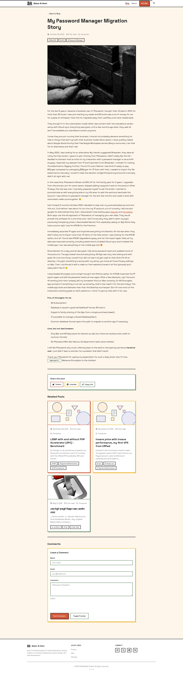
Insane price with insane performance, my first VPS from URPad (112, 443)
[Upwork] (135, 650)
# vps (99, 464)
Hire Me (144, 3)
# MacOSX (52, 40)
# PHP (54, 464)
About (134, 3)
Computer (85, 34)
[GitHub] (117, 650)
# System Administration (68, 464)
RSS (72, 653)
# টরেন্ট (65, 527)
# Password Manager (75, 40)
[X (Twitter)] (123, 650)
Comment (54, 580)
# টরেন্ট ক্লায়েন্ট (75, 527)
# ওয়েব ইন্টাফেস (56, 527)
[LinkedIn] (129, 650)
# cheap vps (109, 464)
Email (52, 569)
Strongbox (127, 212)
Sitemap (74, 657)
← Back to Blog (53, 14)
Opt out (91, 669)
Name (52, 558)
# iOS (62, 40)
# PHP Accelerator (58, 468)
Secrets (114, 212)
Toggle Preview (79, 616)
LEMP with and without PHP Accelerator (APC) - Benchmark (67, 443)
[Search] (154, 3)
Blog (127, 3)
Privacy (73, 650)
